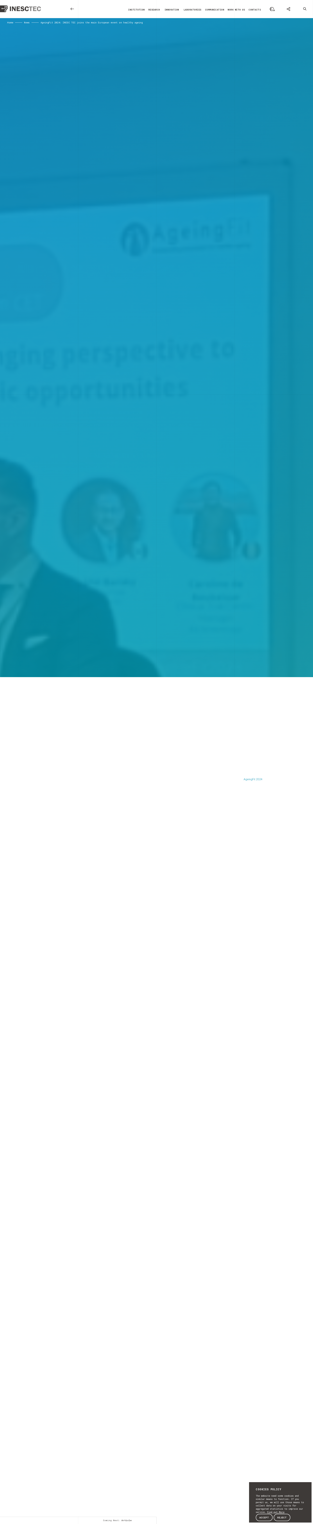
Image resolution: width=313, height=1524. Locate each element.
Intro (11, 766)
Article (13, 773)
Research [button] (154, 9)
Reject (282, 1517)
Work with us (236, 9)
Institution (136, 9)
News (27, 22)
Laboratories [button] (192, 9)
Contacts (255, 9)
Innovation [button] (172, 9)
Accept (264, 1517)
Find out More (275, 1512)
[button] (272, 9)
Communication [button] (214, 9)
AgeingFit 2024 (253, 779)
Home (10, 22)
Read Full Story (117, 959)
